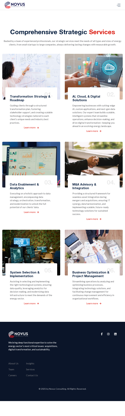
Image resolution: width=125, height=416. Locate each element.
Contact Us (32, 375)
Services (30, 369)
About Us (13, 363)
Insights (30, 363)
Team (11, 369)
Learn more (31, 127)
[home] (15, 5)
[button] (118, 5)
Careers (12, 375)
